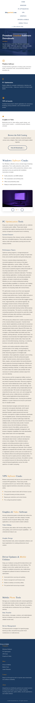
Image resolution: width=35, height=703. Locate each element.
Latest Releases (6, 669)
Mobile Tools (23, 23)
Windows (23, 5)
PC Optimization (23, 9)
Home (23, 2)
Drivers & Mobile (23, 19)
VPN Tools (5, 654)
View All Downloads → (17, 148)
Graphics (23, 16)
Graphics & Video (6, 656)
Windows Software (7, 649)
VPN (23, 12)
